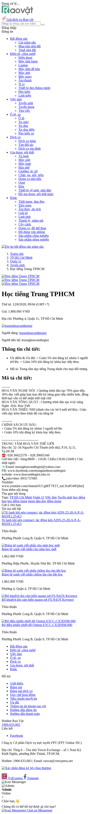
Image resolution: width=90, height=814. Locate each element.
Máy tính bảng (28, 61)
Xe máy (23, 122)
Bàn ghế (24, 167)
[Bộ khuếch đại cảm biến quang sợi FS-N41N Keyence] (39, 596)
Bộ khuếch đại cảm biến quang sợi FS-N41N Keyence (38, 599)
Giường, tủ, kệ (28, 171)
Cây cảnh (24, 224)
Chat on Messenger (39, 810)
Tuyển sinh (25, 103)
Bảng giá (16, 687)
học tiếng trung (17, 501)
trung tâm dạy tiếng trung (44, 501)
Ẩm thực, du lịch (29, 209)
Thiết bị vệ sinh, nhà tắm (34, 190)
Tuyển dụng (26, 107)
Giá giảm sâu (27, 42)
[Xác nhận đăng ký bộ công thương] (26, 768)
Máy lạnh (24, 163)
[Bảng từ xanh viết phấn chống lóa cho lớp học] (34, 570)
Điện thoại (25, 57)
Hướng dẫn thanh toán (25, 713)
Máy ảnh (24, 73)
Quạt (21, 182)
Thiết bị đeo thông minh (34, 88)
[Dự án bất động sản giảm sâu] (23, 246)
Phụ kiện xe (26, 133)
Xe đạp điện (26, 129)
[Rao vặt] (17, 14)
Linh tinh (24, 216)
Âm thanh (25, 80)
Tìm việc (24, 110)
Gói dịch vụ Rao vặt (19, 19)
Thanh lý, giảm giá (30, 220)
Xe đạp (23, 126)
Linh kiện (24, 95)
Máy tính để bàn (29, 69)
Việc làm (51, 497)
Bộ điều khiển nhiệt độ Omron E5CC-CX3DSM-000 (37, 625)
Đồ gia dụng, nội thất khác (36, 194)
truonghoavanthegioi (32, 333)
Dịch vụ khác (27, 141)
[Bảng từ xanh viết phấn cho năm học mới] (31, 545)
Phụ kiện (24, 91)
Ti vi (21, 84)
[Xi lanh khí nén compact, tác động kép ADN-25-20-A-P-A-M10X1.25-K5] (45, 516)
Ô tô (21, 118)
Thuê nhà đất (27, 50)
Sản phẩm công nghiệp (33, 235)
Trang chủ (16, 254)
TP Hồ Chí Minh (21, 257)
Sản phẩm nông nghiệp (33, 239)
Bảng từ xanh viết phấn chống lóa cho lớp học (32, 574)
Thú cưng (24, 205)
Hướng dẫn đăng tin (23, 710)
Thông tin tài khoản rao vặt (28, 706)
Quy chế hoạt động (22, 695)
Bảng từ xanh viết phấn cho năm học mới (29, 549)
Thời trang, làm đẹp (31, 201)
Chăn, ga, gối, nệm (31, 175)
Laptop (23, 65)
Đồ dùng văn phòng (31, 232)
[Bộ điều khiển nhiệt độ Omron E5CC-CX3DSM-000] (39, 621)
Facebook (16, 735)
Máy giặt (24, 160)
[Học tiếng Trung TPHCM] (20, 276)
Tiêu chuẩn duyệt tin (23, 698)
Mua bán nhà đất (29, 46)
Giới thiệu (16, 683)
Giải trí (23, 213)
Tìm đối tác (25, 145)
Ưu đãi (14, 702)
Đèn (21, 186)
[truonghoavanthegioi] (17, 326)
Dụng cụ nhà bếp (29, 179)
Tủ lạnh (23, 156)
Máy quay (25, 76)
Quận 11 (15, 261)
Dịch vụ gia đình (29, 148)
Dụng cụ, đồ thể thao (32, 228)
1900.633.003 (11, 724)
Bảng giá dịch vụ (21, 691)
